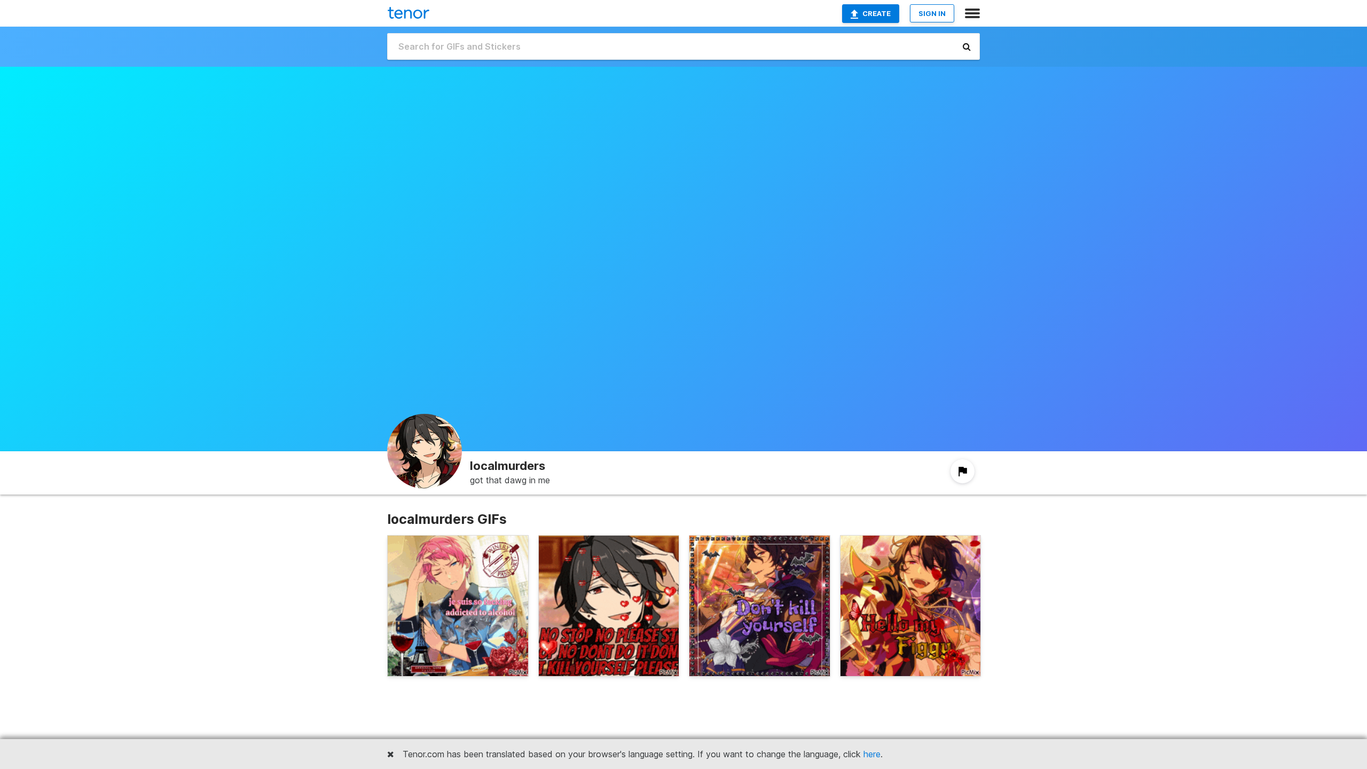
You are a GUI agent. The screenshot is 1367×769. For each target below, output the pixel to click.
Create (876, 13)
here (872, 754)
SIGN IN (932, 13)
